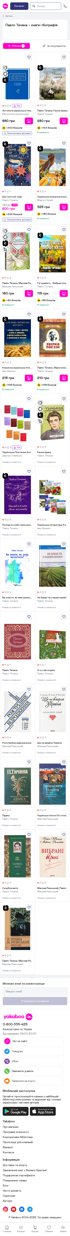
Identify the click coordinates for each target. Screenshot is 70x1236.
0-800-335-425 (15, 1024)
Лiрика (6, 815)
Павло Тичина (10, 670)
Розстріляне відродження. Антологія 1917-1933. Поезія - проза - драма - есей (17, 743)
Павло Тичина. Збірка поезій (52, 368)
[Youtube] (13, 1209)
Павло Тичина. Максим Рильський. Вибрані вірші (17, 283)
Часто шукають (12, 1190)
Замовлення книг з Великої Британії (25, 1170)
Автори (9, 16)
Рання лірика (44, 452)
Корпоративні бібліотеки (18, 1137)
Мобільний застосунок (19, 1091)
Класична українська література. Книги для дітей (17, 368)
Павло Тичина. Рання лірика (52, 111)
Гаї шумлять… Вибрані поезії (52, 283)
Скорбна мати (10, 888)
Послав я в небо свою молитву (17, 525)
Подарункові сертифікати (19, 1175)
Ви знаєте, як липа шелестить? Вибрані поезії (17, 597)
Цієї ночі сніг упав (12, 197)
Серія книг (9, 1195)
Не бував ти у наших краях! (51, 597)
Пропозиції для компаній (18, 1142)
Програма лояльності (16, 1132)
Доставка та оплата (15, 1165)
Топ (18, 106)
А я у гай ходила (46, 670)
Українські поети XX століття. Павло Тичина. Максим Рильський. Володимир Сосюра (52, 815)
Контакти (8, 1152)
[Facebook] (21, 1209)
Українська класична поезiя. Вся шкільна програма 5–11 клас (52, 197)
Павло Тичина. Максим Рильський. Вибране (17, 961)
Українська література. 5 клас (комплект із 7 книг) (52, 525)
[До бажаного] (29, 57)
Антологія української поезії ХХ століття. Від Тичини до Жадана (17, 111)
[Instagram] (5, 1209)
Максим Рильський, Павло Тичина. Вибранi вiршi (52, 888)
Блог (6, 1185)
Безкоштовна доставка (19, 133)
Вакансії (8, 1147)
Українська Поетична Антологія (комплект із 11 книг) (17, 452)
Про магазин (10, 1127)
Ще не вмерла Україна (49, 743)
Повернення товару (15, 1180)
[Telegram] (30, 1209)
